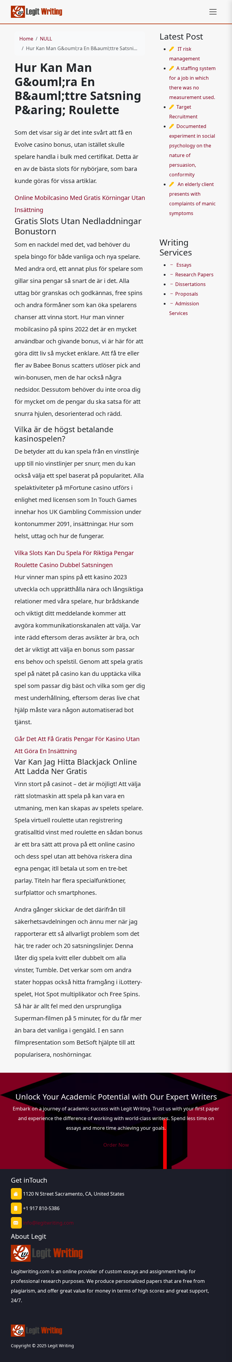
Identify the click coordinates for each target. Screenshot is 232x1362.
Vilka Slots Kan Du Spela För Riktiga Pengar (74, 553)
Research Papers (194, 274)
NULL (46, 38)
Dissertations (190, 284)
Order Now (116, 1145)
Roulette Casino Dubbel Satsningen (63, 565)
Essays (183, 265)
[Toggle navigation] (213, 12)
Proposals (186, 294)
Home (26, 38)
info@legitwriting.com (48, 1222)
